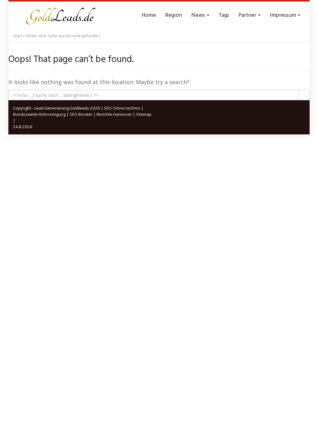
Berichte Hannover (114, 114)
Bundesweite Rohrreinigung (39, 114)
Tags (224, 15)
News (198, 15)
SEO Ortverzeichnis (122, 108)
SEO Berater (81, 114)
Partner (247, 15)
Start (17, 35)
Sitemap (144, 114)
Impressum (283, 15)
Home (149, 15)
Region (173, 15)
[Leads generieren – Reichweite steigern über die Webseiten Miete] (59, 15)
